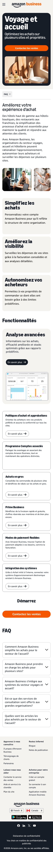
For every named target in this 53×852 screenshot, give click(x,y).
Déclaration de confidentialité (26, 836)
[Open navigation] (4, 4)
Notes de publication (38, 750)
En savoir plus (15, 362)
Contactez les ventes (26, 48)
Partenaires (9, 763)
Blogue (32, 745)
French (17, 810)
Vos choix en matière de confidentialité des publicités (26, 842)
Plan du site (9, 791)
